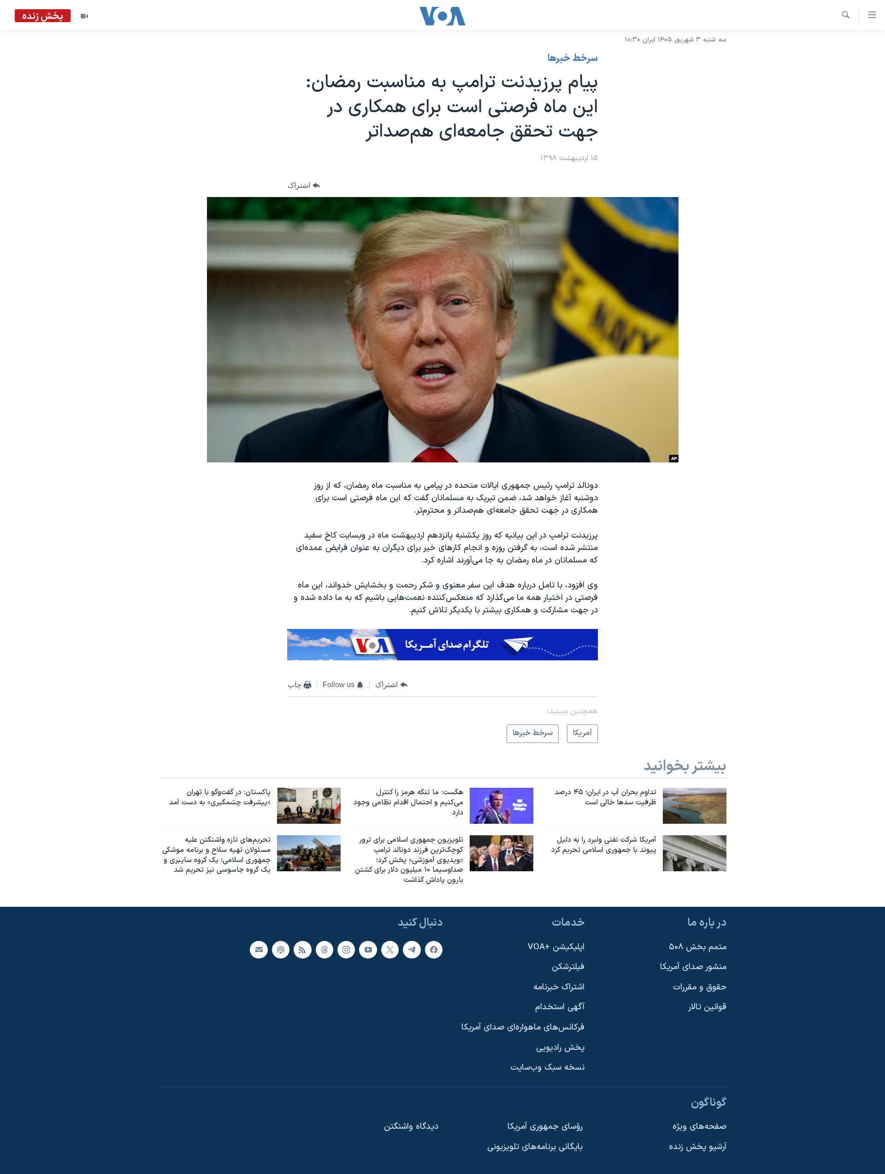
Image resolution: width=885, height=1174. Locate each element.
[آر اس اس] (302, 949)
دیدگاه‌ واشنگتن (411, 1127)
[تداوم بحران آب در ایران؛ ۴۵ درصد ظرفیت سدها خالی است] (694, 806)
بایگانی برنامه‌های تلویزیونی (535, 1147)
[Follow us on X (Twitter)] (390, 949)
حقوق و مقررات (699, 987)
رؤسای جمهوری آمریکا (545, 1127)
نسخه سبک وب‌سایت (547, 1067)
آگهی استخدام (559, 1007)
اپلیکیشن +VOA (556, 947)
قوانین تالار (707, 1007)
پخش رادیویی (560, 1048)
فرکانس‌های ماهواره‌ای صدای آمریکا (522, 1027)
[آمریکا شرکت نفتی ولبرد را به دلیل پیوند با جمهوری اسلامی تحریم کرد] (694, 853)
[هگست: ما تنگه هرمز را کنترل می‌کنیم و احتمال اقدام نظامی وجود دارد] (501, 806)
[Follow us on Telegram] (411, 949)
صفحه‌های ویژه (699, 1127)
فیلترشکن (568, 967)
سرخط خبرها (573, 58)
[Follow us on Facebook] (433, 949)
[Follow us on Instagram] (346, 949)
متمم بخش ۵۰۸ (697, 947)
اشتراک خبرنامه (558, 987)
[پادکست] (280, 949)
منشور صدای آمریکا (693, 967)
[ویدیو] (84, 16)
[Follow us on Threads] (324, 949)
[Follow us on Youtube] (368, 949)
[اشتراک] (258, 949)
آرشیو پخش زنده (697, 1147)
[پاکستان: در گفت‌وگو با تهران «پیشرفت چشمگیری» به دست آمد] (309, 806)
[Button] (304, 185)
